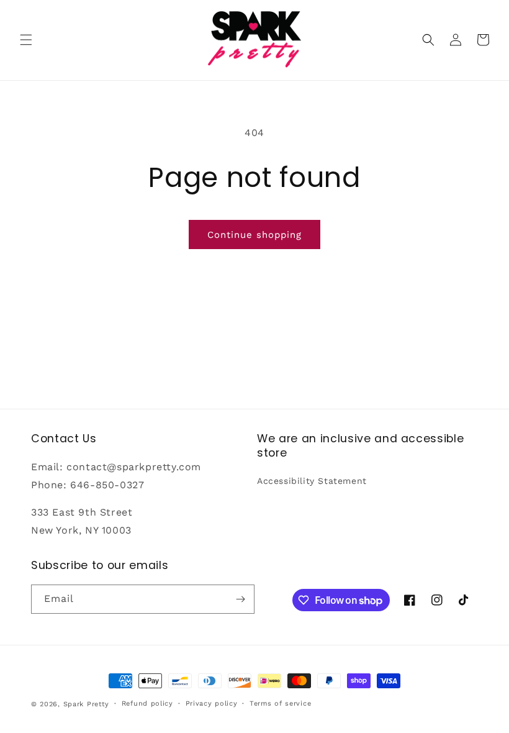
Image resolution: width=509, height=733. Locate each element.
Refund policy (147, 703)
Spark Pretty (86, 704)
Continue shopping (254, 234)
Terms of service (280, 703)
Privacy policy (212, 703)
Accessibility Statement (312, 481)
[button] (26, 39)
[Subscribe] (240, 599)
